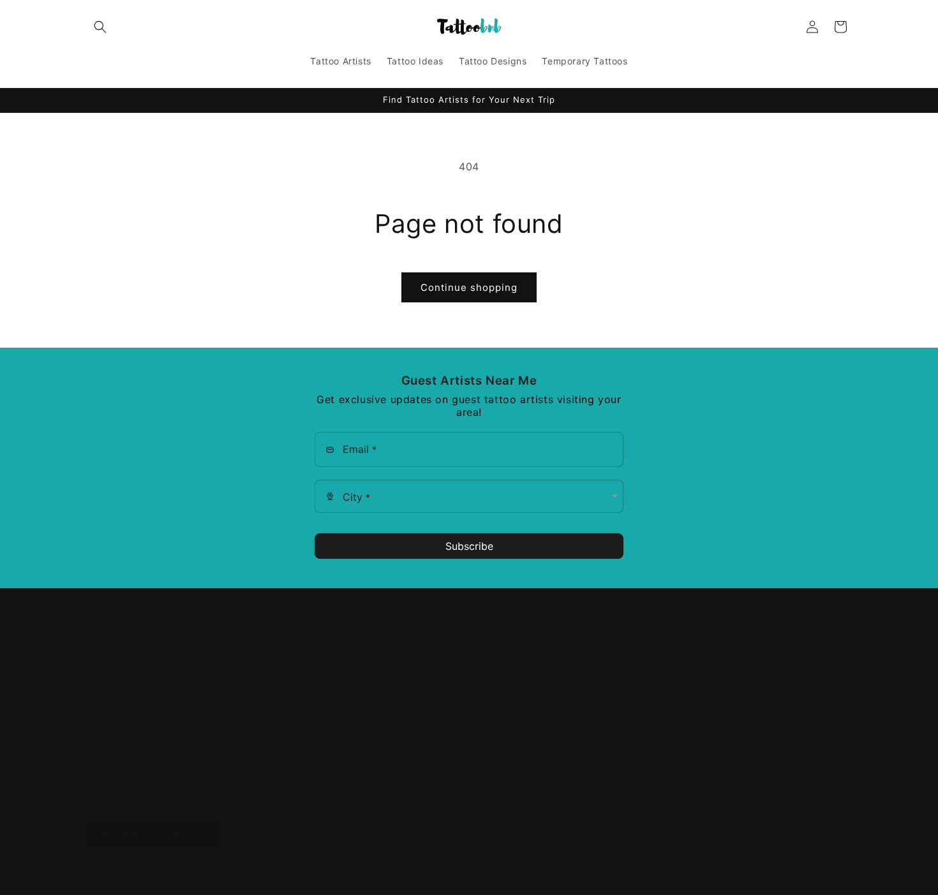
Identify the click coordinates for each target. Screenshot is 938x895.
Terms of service (352, 877)
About (99, 645)
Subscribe (469, 546)
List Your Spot (117, 713)
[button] (100, 27)
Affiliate (103, 691)
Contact (104, 735)
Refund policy (422, 877)
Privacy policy (194, 877)
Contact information (271, 877)
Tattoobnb (136, 878)
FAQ (95, 668)
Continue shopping (469, 287)
